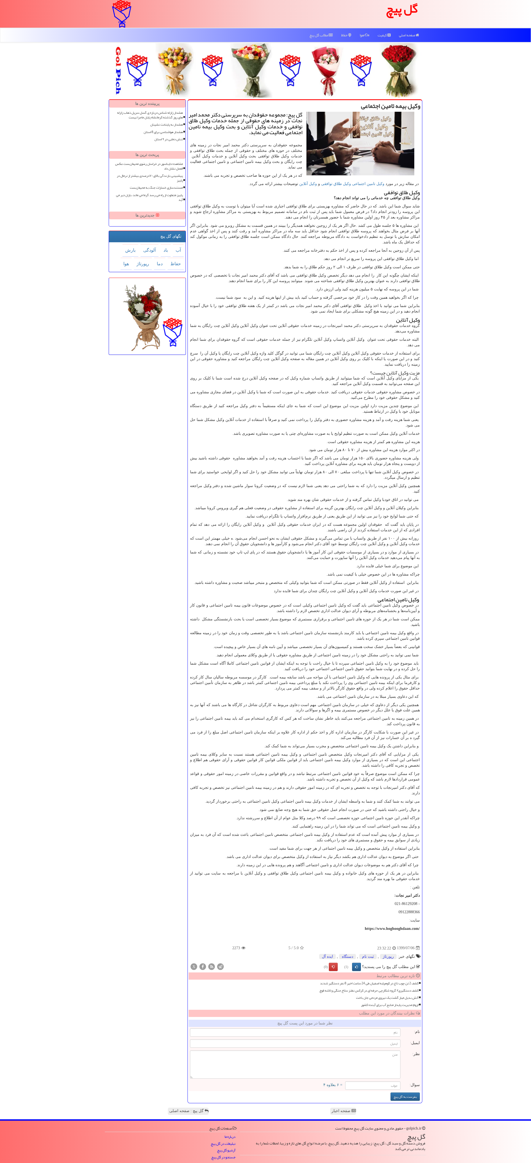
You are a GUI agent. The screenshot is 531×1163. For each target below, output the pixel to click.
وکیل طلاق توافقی (336, 184)
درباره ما (230, 1137)
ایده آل (327, 956)
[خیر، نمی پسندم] (333, 967)
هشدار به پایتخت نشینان (166, 124)
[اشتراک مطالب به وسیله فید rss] (211, 966)
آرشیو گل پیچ (226, 1150)
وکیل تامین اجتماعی (368, 184)
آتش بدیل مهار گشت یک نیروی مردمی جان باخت (387, 998)
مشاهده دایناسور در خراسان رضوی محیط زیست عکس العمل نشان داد (149, 166)
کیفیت (382, 35)
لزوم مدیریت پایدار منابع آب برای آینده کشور (389, 1005)
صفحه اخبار (342, 1111)
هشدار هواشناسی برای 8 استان (163, 132)
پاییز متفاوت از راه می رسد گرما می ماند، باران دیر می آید (149, 197)
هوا (362, 35)
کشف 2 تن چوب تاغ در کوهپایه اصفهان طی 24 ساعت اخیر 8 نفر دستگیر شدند (369, 983)
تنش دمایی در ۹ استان (168, 139)
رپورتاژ (388, 956)
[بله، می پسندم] (356, 967)
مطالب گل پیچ (319, 35)
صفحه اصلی (407, 35)
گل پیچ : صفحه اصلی (187, 1111)
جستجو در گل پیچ (223, 1157)
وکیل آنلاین (308, 184)
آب (178, 250)
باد (165, 250)
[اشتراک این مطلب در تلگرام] (220, 966)
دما (160, 263)
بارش (130, 250)
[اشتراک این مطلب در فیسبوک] (203, 966)
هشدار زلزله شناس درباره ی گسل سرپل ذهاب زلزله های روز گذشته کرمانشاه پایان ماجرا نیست (150, 115)
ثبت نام (368, 956)
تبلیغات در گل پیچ (223, 1144)
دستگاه (347, 956)
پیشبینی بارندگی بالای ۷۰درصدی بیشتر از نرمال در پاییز (150, 178)
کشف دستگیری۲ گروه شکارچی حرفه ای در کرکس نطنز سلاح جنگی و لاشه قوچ (368, 990)
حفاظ (344, 35)
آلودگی (149, 250)
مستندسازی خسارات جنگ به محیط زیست (156, 187)
